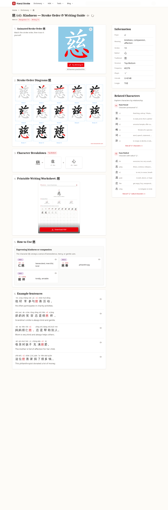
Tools (59, 3)
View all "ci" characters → (133, 146)
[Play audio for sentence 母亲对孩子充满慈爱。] (101, 342)
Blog (69, 3)
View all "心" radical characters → (133, 194)
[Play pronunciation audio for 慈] (88, 15)
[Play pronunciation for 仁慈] (55, 259)
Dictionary (38, 3)
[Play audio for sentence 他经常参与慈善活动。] (101, 299)
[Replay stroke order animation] (90, 29)
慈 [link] (33, 10)
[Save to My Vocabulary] (92, 15)
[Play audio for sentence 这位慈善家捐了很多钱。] (101, 357)
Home (14, 10)
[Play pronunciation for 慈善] (99, 259)
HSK (49, 3)
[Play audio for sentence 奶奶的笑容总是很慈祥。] (101, 313)
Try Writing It (77, 65)
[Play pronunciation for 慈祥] (55, 273)
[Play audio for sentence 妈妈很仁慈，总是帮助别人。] (101, 328)
